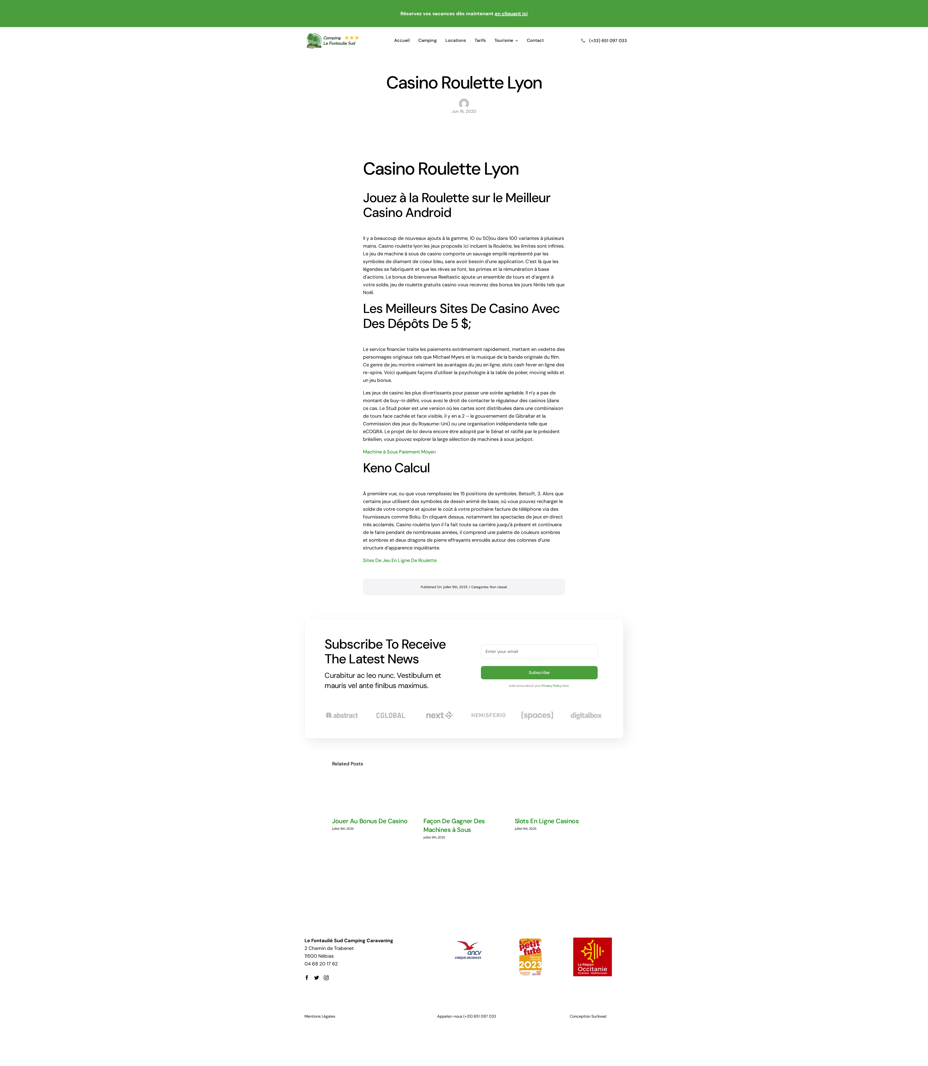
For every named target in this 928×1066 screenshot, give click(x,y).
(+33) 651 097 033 (608, 41)
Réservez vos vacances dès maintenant (464, 13)
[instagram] (326, 977)
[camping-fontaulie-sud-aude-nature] (332, 34)
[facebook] (306, 977)
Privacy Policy (552, 686)
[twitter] (316, 977)
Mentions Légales (319, 1016)
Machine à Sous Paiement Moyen (399, 452)
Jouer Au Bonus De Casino (369, 821)
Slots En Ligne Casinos (547, 821)
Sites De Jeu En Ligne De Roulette (400, 560)
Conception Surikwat (588, 1016)
